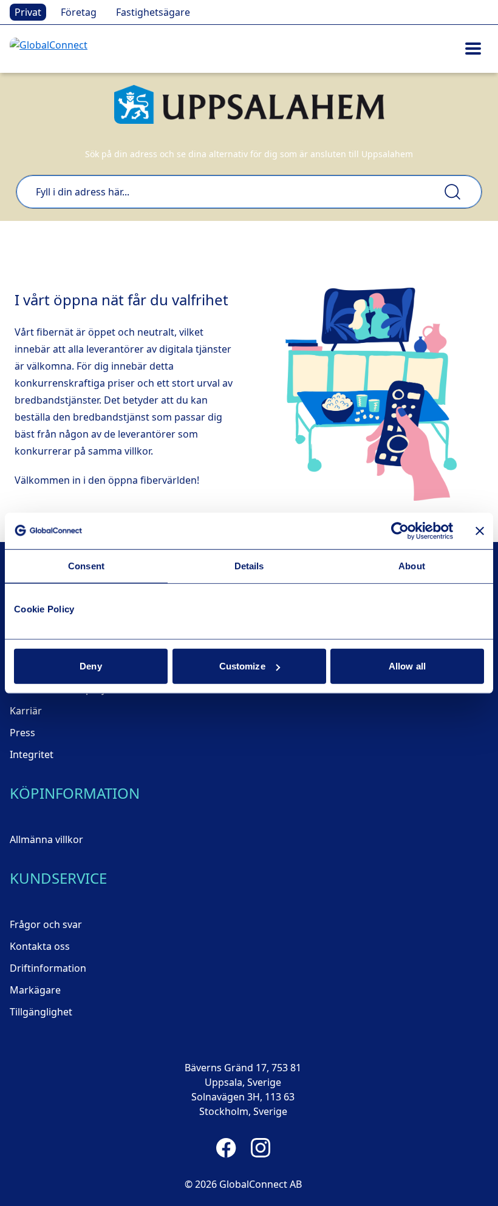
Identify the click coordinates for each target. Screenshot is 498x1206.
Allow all (407, 666)
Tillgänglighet (41, 1011)
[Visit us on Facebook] (226, 1147)
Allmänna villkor (46, 839)
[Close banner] (480, 530)
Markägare (35, 990)
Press (22, 732)
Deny (90, 666)
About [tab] (411, 565)
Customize (242, 666)
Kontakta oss (40, 946)
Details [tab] (249, 565)
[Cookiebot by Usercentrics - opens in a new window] (400, 530)
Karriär (26, 710)
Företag (79, 12)
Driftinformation (48, 968)
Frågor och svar (46, 924)
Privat (28, 12)
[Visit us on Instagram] (260, 1147)
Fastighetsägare (153, 12)
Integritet (31, 754)
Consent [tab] (86, 565)
